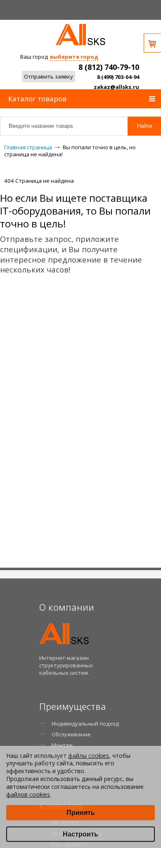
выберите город (74, 56)
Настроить (80, 834)
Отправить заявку (48, 76)
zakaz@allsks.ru (116, 87)
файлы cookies (88, 756)
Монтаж (62, 745)
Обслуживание (71, 734)
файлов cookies (28, 794)
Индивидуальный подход (85, 723)
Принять (80, 812)
